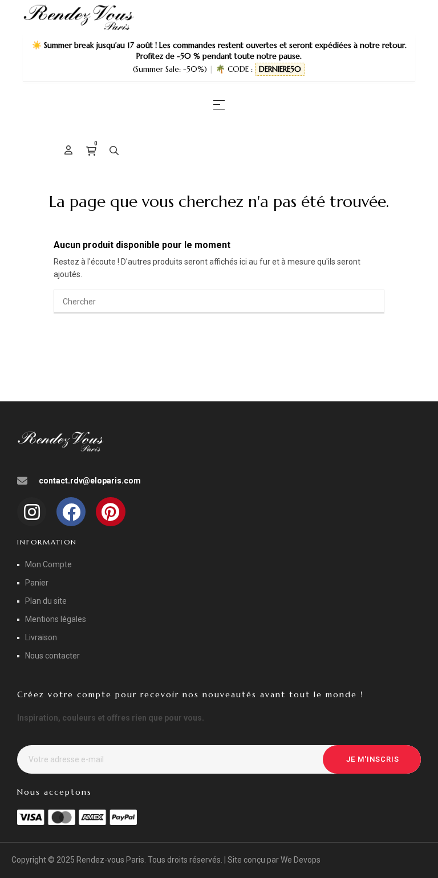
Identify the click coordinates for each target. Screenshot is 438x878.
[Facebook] (71, 511)
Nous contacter (52, 655)
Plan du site (46, 600)
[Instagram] (31, 511)
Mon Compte (48, 564)
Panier (36, 582)
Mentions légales (55, 619)
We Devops (301, 859)
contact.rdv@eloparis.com (90, 480)
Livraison (41, 637)
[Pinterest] (110, 511)
